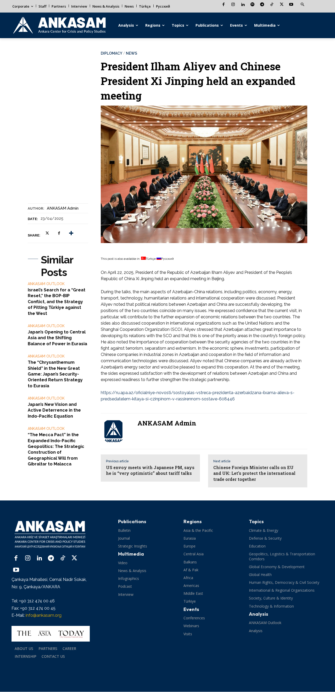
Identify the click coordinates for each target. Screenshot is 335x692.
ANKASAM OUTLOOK (46, 284)
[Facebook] (223, 4)
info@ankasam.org (44, 615)
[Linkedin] (242, 4)
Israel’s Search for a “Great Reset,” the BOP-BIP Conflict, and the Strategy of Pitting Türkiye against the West (56, 301)
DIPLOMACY (111, 53)
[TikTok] (271, 4)
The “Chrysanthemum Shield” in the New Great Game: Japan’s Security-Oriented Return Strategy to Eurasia (55, 374)
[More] (71, 233)
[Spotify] (252, 4)
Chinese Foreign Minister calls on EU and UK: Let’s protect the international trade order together (254, 473)
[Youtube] (291, 4)
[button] (302, 4)
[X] (281, 4)
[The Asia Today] (51, 634)
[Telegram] (262, 4)
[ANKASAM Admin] (116, 431)
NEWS (131, 53)
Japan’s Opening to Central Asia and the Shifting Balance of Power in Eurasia (57, 338)
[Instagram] (233, 4)
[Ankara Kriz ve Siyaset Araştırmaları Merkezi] (59, 25)
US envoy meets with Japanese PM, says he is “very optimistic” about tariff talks (150, 470)
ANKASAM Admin (63, 208)
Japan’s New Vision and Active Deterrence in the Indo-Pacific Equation (54, 410)
